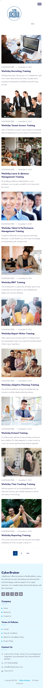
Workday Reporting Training (15, 535)
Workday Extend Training (14, 433)
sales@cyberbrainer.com (13, 667)
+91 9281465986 (11, 663)
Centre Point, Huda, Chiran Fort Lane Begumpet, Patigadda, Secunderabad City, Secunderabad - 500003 (22, 656)
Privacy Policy (8, 641)
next (27, 553)
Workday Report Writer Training (17, 333)
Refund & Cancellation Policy (13, 637)
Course (5, 629)
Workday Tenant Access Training (18, 125)
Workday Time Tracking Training (18, 484)
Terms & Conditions (10, 633)
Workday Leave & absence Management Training (15, 175)
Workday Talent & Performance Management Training (17, 229)
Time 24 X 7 (8, 671)
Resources (7, 612)
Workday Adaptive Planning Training (20, 384)
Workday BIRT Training (13, 282)
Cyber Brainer (24, 680)
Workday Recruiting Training (16, 71)
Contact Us (7, 616)
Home (5, 608)
